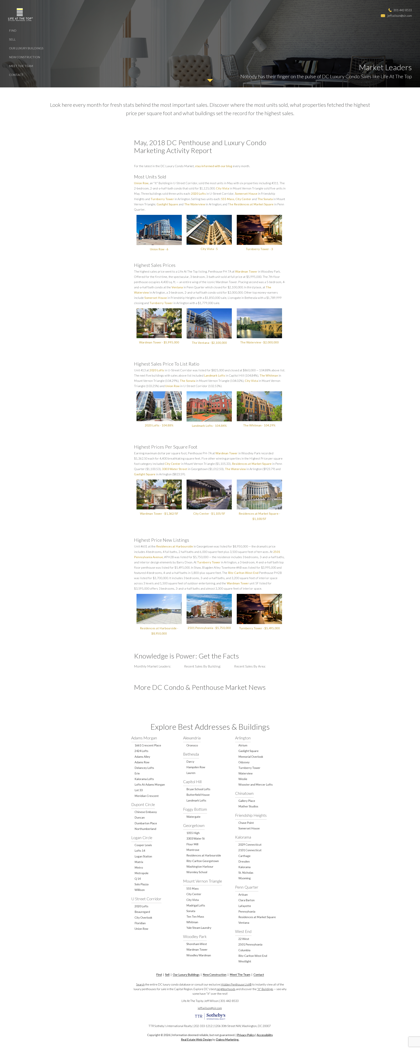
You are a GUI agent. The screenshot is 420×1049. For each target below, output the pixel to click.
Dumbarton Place (146, 823)
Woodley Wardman (198, 955)
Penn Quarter (246, 887)
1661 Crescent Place (148, 745)
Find (12, 30)
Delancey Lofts (144, 768)
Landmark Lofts (214, 375)
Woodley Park (195, 936)
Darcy (190, 761)
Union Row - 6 (159, 249)
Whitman (192, 922)
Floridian (140, 923)
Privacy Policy (246, 1035)
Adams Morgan (144, 737)
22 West (243, 939)
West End (243, 931)
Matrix (139, 862)
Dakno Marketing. (227, 1039)
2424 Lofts (141, 751)
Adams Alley (142, 756)
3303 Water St (195, 838)
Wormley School (196, 872)
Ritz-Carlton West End (243, 573)
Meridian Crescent (147, 796)
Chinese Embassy (146, 812)
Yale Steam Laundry (198, 927)
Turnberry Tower (162, 199)
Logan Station (143, 856)
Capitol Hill (192, 781)
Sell (12, 39)
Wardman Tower (246, 271)
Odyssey (244, 762)
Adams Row (142, 762)
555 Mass (227, 199)
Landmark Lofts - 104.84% (209, 425)
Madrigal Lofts (195, 905)
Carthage (244, 856)
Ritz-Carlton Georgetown (202, 861)
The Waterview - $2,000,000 (259, 342)
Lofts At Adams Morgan (150, 784)
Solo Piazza (141, 884)
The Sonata (265, 199)
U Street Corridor (146, 898)
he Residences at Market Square (252, 204)
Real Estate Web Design (196, 1039)
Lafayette (244, 906)
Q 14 (138, 878)
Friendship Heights (251, 815)
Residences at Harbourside (174, 546)
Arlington (243, 737)
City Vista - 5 (209, 249)
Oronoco (192, 745)
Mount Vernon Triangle (202, 881)
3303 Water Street (174, 469)
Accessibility (265, 1035)
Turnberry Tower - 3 (259, 249)
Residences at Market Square (252, 463)
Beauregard (142, 912)
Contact (16, 75)
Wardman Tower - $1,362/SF (159, 513)
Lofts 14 (140, 850)
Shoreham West (196, 944)
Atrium (242, 745)
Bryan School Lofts (198, 789)
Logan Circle (141, 837)
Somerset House (246, 193)
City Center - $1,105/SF (209, 513)
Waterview (245, 773)
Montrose (192, 850)
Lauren (190, 773)
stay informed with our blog (213, 166)
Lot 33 (139, 790)
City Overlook (143, 917)
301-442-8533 (402, 10)
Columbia (244, 950)
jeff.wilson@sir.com (399, 15)
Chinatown (244, 793)
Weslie (242, 779)
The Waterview (194, 204)
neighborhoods (226, 989)
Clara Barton (246, 900)
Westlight (244, 961)
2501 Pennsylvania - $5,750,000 (209, 628)
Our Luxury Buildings (26, 48)
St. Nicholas (245, 872)
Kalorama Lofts (144, 779)
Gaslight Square (167, 204)
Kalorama (243, 837)
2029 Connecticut (250, 844)
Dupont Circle (143, 804)
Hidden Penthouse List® (236, 984)
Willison (140, 890)
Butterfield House (198, 794)
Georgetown (194, 825)
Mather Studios (248, 806)
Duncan (140, 817)
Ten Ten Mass (195, 916)
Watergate (193, 816)
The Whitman (269, 375)
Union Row (141, 183)
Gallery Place (246, 800)
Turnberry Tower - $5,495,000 (259, 628)
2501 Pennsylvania (250, 944)
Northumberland (145, 829)
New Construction (24, 57)
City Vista (222, 188)
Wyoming (244, 878)
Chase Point (246, 822)
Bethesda (191, 754)
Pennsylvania (246, 911)
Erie (137, 773)
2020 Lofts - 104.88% (159, 425)
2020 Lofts (198, 193)
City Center (243, 199)
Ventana (177, 287)
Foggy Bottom (195, 809)
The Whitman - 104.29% (259, 425)
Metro (139, 867)
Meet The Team (21, 66)
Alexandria (192, 737)
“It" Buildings (265, 989)
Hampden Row (195, 767)
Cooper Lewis (143, 845)
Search (140, 984)
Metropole (141, 873)
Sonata (190, 911)
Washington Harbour (199, 866)
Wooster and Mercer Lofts (255, 784)
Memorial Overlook (250, 756)
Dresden (244, 861)
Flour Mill (192, 844)
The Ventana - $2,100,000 (209, 342)
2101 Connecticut (250, 850)
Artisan (243, 894)
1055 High (193, 833)
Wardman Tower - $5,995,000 (159, 342)
